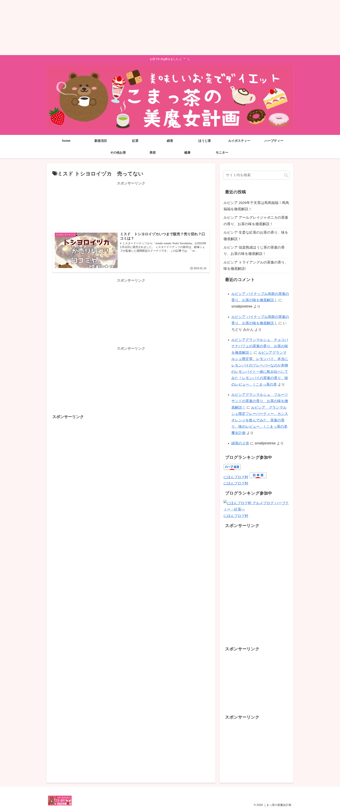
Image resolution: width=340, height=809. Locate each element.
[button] (286, 175)
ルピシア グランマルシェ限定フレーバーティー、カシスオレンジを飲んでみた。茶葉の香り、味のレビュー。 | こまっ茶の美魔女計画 (259, 420)
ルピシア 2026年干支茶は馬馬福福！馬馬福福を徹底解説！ (256, 206)
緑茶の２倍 (240, 443)
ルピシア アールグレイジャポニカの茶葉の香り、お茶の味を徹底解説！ (256, 221)
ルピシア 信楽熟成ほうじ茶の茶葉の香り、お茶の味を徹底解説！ (254, 250)
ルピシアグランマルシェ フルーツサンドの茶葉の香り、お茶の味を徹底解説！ (259, 401)
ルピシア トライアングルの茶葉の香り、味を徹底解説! (256, 265)
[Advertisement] (118, 27)
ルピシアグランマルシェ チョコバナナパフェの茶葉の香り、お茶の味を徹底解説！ (259, 346)
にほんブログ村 (236, 477)
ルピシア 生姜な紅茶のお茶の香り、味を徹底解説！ (256, 235)
